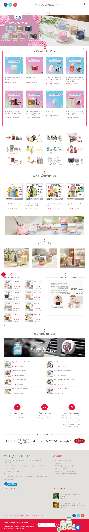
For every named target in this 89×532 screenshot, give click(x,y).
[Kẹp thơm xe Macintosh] (8, 382)
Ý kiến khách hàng (65, 277)
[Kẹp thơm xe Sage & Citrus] (8, 390)
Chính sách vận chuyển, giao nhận (64, 466)
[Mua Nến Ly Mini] (34, 65)
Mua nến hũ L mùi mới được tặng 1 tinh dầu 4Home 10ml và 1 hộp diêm (75, 79)
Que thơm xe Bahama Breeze (63, 362)
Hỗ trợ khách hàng (44, 413)
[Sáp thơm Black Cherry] (8, 373)
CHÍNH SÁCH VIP (65, 13)
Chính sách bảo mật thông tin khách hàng (66, 474)
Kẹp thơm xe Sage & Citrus (20, 388)
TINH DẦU (13, 13)
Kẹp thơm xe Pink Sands (74, 204)
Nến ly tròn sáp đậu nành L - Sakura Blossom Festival (17, 281)
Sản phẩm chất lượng (72, 413)
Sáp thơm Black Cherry (19, 370)
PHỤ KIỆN (29, 13)
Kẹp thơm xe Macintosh (19, 379)
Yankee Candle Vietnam (13, 489)
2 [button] (86, 49)
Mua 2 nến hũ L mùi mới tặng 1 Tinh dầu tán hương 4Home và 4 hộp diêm (33, 113)
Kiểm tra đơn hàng (59, 463)
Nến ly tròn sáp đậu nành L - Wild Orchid (38, 281)
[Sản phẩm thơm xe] (44, 347)
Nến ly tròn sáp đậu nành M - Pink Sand (38, 292)
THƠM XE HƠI (21, 13)
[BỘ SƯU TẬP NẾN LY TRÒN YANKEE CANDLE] (56, 496)
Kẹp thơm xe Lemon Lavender (21, 362)
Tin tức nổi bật (59, 488)
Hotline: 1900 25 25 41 (12, 471)
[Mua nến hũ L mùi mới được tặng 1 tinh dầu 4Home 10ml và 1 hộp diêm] (75, 65)
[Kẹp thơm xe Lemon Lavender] (8, 364)
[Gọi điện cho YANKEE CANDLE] (15, 5)
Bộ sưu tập (44, 243)
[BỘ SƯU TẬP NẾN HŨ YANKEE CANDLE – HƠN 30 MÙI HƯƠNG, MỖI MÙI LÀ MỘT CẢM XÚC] (56, 505)
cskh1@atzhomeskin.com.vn (14, 474)
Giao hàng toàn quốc (17, 413)
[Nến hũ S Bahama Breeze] (14, 191)
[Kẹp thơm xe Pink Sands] (75, 191)
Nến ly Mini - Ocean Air (17, 303)
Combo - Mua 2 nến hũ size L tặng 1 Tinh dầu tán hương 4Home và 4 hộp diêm (13, 113)
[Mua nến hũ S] (54, 99)
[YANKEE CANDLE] (44, 225)
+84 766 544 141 (10, 468)
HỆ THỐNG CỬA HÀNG (54, 13)
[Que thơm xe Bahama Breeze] (50, 364)
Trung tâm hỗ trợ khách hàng (62, 461)
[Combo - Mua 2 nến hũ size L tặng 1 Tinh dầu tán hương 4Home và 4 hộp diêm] (14, 99)
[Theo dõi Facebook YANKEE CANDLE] (6, 5)
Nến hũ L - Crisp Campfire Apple (17, 314)
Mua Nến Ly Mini (31, 77)
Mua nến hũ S (50, 111)
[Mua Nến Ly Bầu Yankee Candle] (14, 65)
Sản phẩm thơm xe (44, 334)
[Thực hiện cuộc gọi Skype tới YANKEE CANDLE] (78, 515)
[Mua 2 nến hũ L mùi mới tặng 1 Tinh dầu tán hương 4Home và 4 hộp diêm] (34, 99)
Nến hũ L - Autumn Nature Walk (38, 303)
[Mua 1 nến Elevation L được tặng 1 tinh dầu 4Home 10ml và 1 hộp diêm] (75, 99)
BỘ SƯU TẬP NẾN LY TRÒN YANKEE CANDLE (70, 495)
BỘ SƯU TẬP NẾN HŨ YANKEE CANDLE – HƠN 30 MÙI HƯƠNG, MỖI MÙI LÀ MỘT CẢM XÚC (71, 504)
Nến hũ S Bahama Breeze (13, 204)
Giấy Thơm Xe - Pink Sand (38, 314)
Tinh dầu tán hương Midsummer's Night (32, 204)
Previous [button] (1, 301)
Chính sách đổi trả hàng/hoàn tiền (64, 471)
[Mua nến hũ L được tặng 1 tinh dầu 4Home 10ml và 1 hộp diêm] (54, 65)
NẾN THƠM (5, 13)
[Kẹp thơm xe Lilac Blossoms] (50, 373)
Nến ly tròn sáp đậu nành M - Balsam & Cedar (17, 292)
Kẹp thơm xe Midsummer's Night (64, 379)
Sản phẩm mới (11, 277)
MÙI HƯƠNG (37, 13)
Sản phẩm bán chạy (44, 175)
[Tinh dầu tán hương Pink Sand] (54, 191)
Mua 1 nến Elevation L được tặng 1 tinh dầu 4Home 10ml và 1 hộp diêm (75, 113)
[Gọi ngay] (3, 274)
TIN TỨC (44, 13)
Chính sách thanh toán (60, 468)
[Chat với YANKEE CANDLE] (10, 5)
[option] (44, 88)
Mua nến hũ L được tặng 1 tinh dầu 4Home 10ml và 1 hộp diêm (54, 79)
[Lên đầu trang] (87, 527)
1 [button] (84, 49)
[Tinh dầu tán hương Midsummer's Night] (34, 191)
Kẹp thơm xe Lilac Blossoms (62, 370)
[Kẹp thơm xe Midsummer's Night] (50, 382)
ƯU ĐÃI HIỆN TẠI (44, 51)
